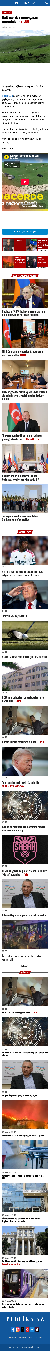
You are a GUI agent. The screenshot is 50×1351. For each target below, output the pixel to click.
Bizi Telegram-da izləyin (25, 231)
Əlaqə (31, 1337)
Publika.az (7, 96)
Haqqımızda (12, 1337)
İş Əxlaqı (39, 1337)
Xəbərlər (22, 1337)
